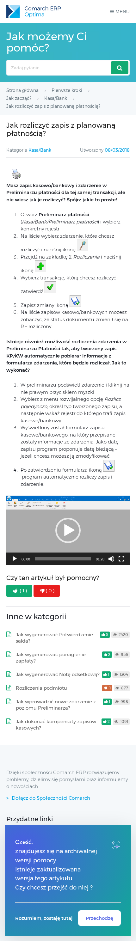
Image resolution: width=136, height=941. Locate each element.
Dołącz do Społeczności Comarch (51, 798)
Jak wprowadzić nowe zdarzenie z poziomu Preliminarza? (56, 705)
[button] (68, 530)
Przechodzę (99, 918)
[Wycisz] (111, 559)
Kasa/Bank (39, 150)
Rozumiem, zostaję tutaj (43, 918)
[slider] (63, 558)
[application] (68, 530)
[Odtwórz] (14, 559)
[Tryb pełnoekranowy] (121, 559)
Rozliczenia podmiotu (41, 688)
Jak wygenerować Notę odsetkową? (57, 674)
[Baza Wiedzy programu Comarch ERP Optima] (33, 11)
